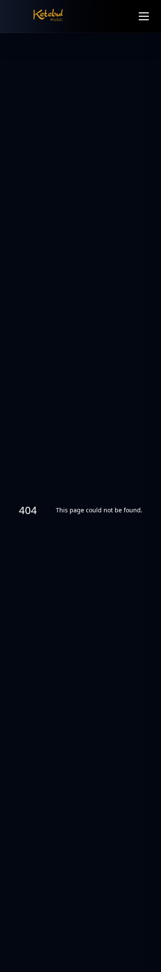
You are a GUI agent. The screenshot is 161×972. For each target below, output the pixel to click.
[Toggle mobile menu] (144, 16)
